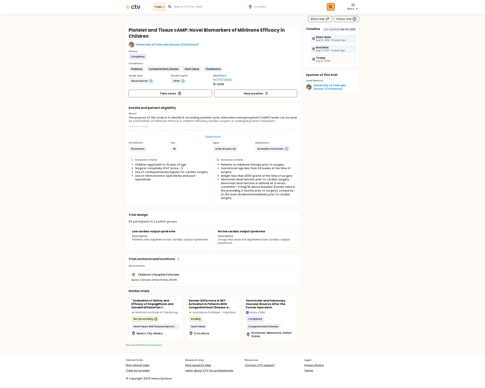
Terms (308, 370)
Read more (213, 136)
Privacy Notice (314, 365)
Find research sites (198, 365)
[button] (137, 69)
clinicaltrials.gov (153, 345)
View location (253, 93)
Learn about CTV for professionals (209, 370)
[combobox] (208, 6)
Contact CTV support (260, 365)
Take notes (168, 93)
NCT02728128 (222, 79)
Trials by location (138, 370)
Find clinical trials (137, 365)
